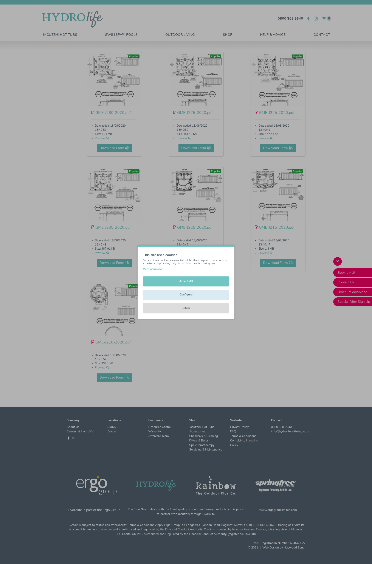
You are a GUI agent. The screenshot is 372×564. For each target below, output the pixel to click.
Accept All (186, 281)
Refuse (186, 308)
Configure (186, 295)
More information (153, 269)
